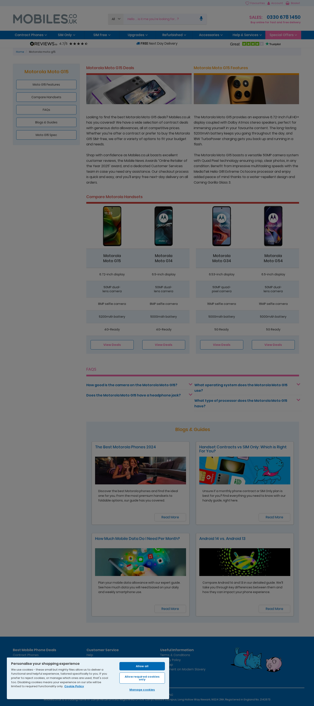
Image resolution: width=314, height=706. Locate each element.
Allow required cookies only (142, 678)
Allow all (142, 666)
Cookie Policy (74, 686)
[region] (88, 678)
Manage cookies (142, 690)
